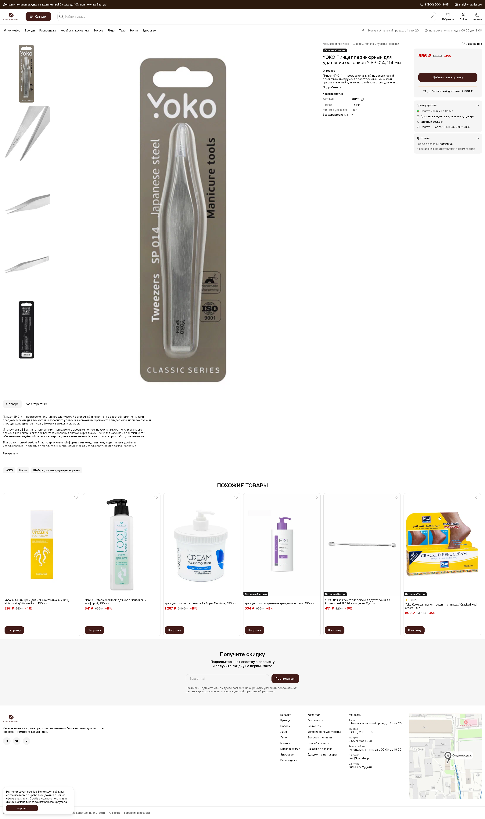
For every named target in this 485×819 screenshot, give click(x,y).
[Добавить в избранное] (76, 497)
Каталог (41, 17)
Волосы (98, 30)
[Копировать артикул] (362, 99)
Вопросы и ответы (320, 737)
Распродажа (47, 30)
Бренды (30, 30)
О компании (315, 720)
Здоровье (149, 30)
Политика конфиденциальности (84, 812)
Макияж (285, 743)
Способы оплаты (318, 743)
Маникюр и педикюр (336, 44)
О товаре (12, 404)
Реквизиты (314, 726)
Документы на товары (322, 754)
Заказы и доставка (320, 749)
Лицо (111, 30)
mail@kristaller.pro (360, 758)
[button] (448, 17)
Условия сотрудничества (324, 731)
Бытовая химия (290, 749)
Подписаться (285, 679)
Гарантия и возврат (137, 812)
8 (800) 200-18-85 (361, 732)
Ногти (134, 30)
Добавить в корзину (448, 77)
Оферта (114, 812)
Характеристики (36, 404)
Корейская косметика (75, 30)
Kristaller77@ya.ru (360, 767)
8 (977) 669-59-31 (360, 741)
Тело (122, 30)
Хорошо (22, 808)
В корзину (14, 630)
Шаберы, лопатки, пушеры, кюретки (376, 44)
